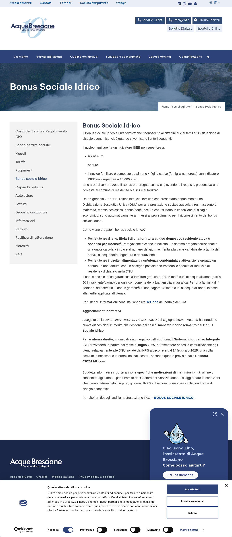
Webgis (121, 2)
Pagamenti (24, 170)
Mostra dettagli (189, 529)
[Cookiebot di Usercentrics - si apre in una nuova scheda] (23, 530)
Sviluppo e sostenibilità (123, 56)
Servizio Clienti (152, 20)
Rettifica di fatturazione (34, 237)
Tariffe (20, 162)
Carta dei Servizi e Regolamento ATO (41, 134)
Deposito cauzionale (31, 212)
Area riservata (21, 476)
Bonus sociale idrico (31, 179)
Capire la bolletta (29, 187)
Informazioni (25, 221)
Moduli (20, 154)
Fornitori (66, 2)
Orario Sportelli (209, 20)
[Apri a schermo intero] (214, 414)
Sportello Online (208, 28)
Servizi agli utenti (49, 56)
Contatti (46, 2)
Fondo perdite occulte (32, 145)
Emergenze (180, 20)
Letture (21, 204)
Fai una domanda (180, 475)
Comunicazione (190, 56)
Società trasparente (94, 2)
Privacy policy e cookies (96, 476)
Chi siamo (21, 56)
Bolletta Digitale (180, 28)
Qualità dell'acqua (84, 56)
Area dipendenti (21, 2)
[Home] (32, 27)
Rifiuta (192, 513)
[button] (179, 4)
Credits (41, 476)
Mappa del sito (63, 476)
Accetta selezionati (192, 501)
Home (165, 107)
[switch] (102, 530)
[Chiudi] (222, 414)
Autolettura (24, 195)
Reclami (21, 229)
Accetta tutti (192, 489)
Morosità (22, 246)
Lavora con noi (160, 56)
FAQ (18, 254)
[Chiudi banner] (226, 485)
